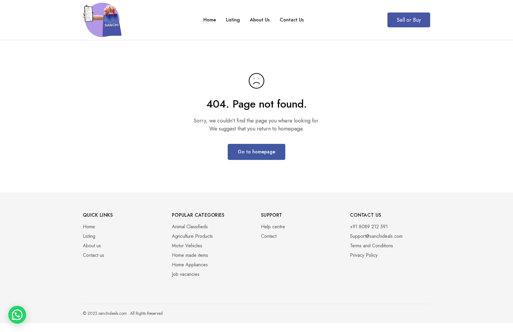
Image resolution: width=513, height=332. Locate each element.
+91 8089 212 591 (369, 226)
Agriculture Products (192, 236)
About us (92, 245)
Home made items (190, 255)
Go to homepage (256, 151)
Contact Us (292, 20)
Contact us (93, 255)
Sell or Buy (409, 20)
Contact (268, 236)
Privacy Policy (364, 255)
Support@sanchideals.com (376, 236)
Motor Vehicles (187, 245)
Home (209, 20)
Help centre (273, 226)
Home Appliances (190, 264)
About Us (260, 20)
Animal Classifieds (190, 226)
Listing (233, 20)
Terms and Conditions (371, 245)
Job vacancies (186, 274)
